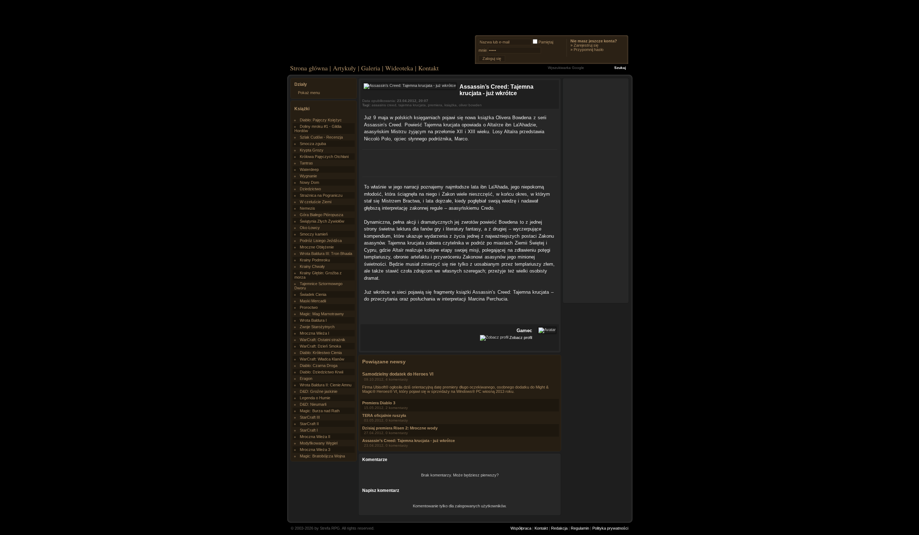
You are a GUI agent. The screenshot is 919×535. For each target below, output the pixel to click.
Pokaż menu (309, 92)
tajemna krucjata (412, 105)
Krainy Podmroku (315, 260)
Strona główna (309, 68)
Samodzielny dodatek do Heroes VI (397, 374)
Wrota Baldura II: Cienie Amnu (325, 385)
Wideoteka (399, 68)
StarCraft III (310, 417)
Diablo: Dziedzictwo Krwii (321, 372)
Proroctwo (309, 307)
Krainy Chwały (312, 266)
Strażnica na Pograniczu (321, 195)
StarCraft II (309, 424)
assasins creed (384, 105)
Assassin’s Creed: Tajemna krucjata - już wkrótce (408, 440)
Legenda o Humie (315, 398)
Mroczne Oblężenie (317, 247)
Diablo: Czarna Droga (318, 365)
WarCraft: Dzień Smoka (320, 346)
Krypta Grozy (311, 150)
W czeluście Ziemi (315, 202)
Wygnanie (308, 176)
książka (450, 105)
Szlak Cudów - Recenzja (321, 137)
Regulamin (580, 528)
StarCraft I (309, 430)
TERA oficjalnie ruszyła (384, 415)
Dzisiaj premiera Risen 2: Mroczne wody (400, 428)
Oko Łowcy (310, 227)
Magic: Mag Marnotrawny (322, 314)
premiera (435, 105)
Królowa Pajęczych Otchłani (324, 156)
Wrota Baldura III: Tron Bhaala (326, 253)
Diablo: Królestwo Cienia (321, 352)
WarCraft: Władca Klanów (322, 359)
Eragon (306, 378)
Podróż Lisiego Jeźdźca (321, 240)
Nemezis (307, 208)
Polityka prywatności (610, 528)
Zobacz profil (520, 337)
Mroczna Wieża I (314, 333)
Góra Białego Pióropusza (321, 215)
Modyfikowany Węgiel (318, 443)
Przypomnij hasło (588, 49)
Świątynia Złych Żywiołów (322, 221)
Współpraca (520, 528)
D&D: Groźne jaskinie (318, 391)
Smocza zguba (313, 143)
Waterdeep (309, 169)
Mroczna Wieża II (315, 436)
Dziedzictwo (310, 189)
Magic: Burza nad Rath (320, 411)
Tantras (306, 163)
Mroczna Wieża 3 (315, 449)
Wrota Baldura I (313, 320)
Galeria (370, 68)
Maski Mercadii (313, 301)
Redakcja (559, 528)
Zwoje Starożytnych (317, 327)
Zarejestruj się (586, 45)
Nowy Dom (309, 182)
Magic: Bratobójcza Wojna (322, 456)
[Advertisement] (460, 162)
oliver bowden (470, 105)
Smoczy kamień (314, 234)
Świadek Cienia (313, 294)
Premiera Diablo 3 (378, 403)
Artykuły (344, 68)
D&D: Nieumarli (313, 404)
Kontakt (428, 68)
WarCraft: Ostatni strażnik (322, 340)
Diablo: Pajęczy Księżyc (321, 120)
